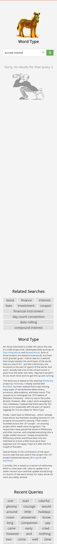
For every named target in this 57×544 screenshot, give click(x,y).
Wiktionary (47, 380)
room (10, 517)
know (47, 517)
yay (47, 522)
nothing (45, 533)
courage (29, 506)
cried (45, 528)
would (46, 506)
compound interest (28, 327)
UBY (26, 423)
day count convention (29, 316)
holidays (44, 512)
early (28, 528)
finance (26, 300)
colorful (44, 501)
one (10, 501)
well (35, 539)
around (11, 512)
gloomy (11, 506)
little (27, 512)
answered (28, 517)
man (25, 501)
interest (45, 300)
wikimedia (18, 383)
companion (29, 522)
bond (10, 300)
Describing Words (12, 352)
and (29, 533)
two (9, 539)
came (12, 528)
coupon (45, 305)
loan (9, 305)
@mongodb (36, 457)
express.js (8, 460)
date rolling (28, 322)
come (22, 539)
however (12, 533)
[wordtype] (28, 25)
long (10, 522)
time (47, 539)
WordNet (7, 386)
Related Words (32, 352)
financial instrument (28, 311)
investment (26, 305)
